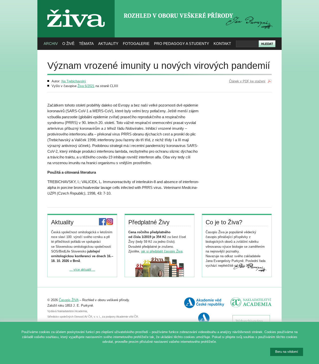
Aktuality (108, 43)
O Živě (68, 43)
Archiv (51, 43)
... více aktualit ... (82, 269)
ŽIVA (76, 7)
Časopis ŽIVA (69, 300)
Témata (86, 43)
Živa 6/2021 (86, 86)
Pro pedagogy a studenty (181, 43)
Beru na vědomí (286, 352)
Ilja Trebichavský (73, 81)
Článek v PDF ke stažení (247, 81)
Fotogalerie (136, 43)
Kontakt (222, 43)
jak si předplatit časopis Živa (161, 251)
